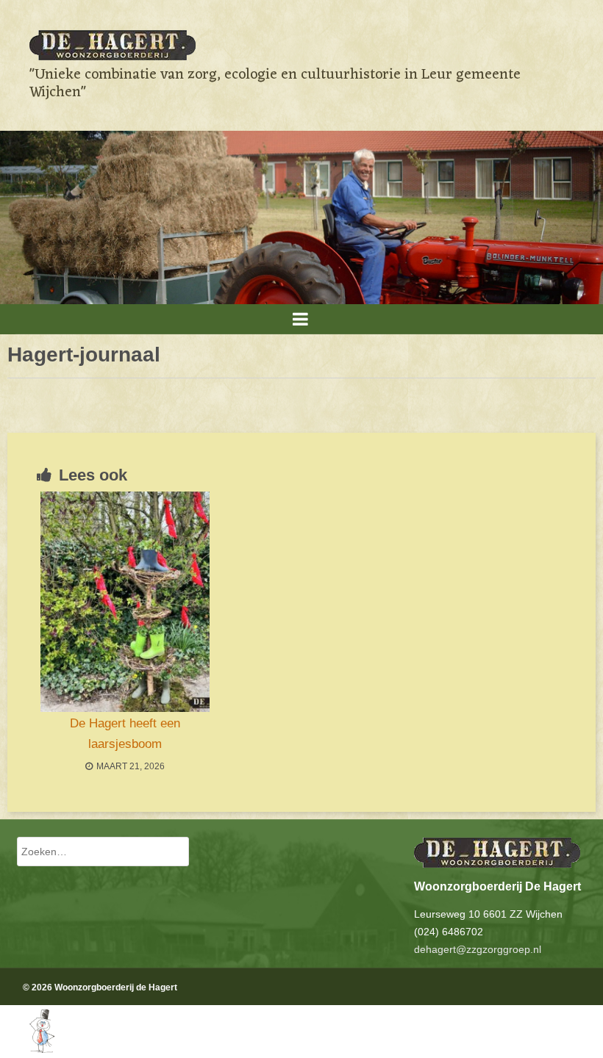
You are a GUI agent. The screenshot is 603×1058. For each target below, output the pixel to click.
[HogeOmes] (27, 1049)
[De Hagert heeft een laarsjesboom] (125, 602)
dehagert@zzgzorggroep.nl (477, 949)
